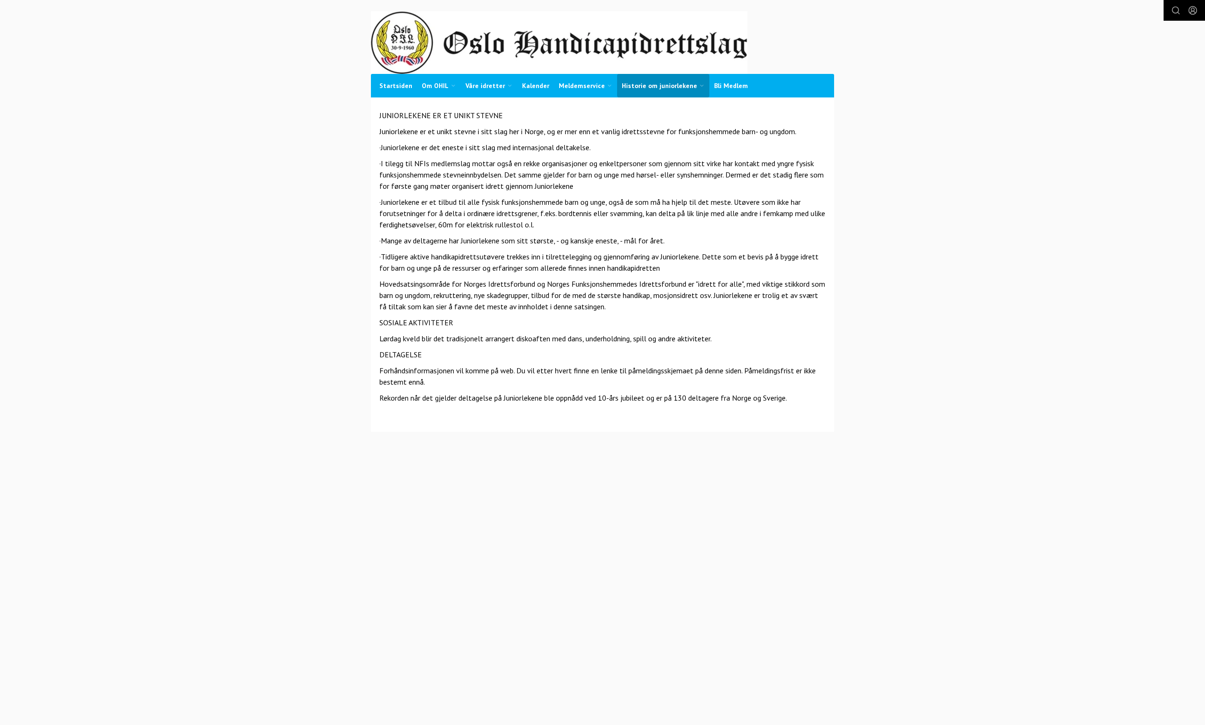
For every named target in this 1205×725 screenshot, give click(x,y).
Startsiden (395, 85)
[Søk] (1175, 10)
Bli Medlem (731, 85)
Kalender (535, 85)
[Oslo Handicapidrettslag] (559, 42)
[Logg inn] (1192, 10)
